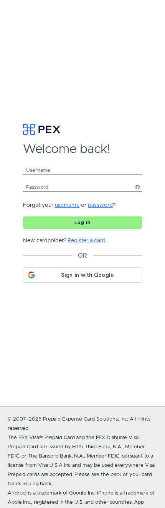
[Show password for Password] (137, 187)
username (67, 204)
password (100, 204)
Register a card (87, 240)
